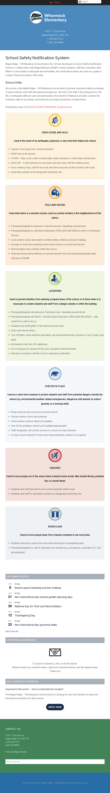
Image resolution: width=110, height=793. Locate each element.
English (84, 2)
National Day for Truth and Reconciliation (38, 606)
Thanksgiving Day (25, 615)
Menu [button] (57, 2)
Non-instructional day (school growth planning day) (43, 597)
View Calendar (12, 631)
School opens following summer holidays (38, 587)
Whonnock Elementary (54, 17)
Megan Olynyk (20, 752)
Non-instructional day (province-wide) (36, 624)
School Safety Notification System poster (51, 107)
